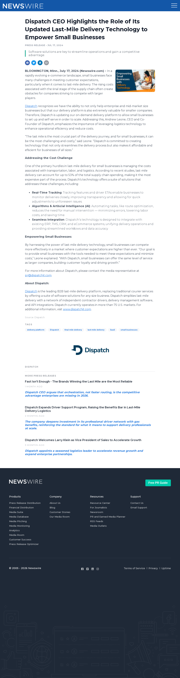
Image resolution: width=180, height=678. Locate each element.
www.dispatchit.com (77, 309)
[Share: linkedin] (40, 63)
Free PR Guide (158, 482)
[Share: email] (46, 63)
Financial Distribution (21, 507)
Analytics (14, 530)
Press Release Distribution (25, 503)
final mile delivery (73, 330)
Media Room (16, 535)
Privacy (153, 568)
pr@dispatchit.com (38, 275)
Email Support (138, 507)
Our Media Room (60, 516)
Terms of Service (134, 568)
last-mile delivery (96, 330)
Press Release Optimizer (24, 544)
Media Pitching (18, 521)
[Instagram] (98, 569)
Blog (52, 507)
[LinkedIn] (92, 569)
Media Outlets (98, 525)
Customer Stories (60, 512)
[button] (174, 5)
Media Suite (16, 512)
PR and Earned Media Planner (107, 516)
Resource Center (100, 503)
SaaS (112, 330)
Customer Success (20, 539)
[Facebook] (82, 569)
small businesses (129, 330)
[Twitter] (87, 569)
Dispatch (31, 106)
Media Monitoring (19, 525)
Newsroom (96, 512)
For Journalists (98, 507)
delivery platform (35, 330)
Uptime (166, 568)
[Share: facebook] (27, 63)
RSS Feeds (96, 521)
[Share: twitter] (34, 63)
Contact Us (136, 503)
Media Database (19, 516)
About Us (55, 503)
